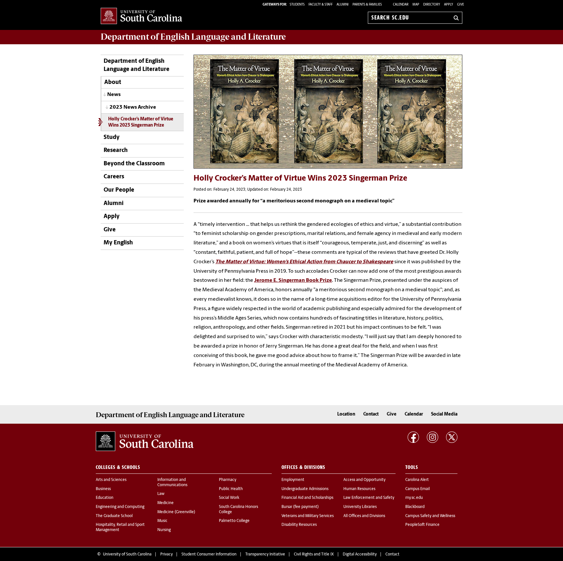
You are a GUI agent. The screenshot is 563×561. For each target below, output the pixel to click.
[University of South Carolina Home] (141, 16)
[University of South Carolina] (145, 441)
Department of (193, 37)
